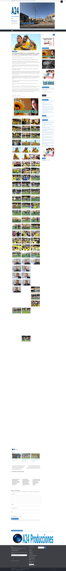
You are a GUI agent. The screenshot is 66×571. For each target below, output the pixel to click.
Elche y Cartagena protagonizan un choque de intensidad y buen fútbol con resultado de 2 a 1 (26, 472)
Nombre (12, 517)
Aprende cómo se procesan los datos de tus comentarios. (32, 532)
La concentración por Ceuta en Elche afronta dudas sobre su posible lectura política (37, 25)
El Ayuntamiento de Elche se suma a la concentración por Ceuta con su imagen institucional (47, 117)
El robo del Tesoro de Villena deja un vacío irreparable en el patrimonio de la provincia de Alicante (47, 125)
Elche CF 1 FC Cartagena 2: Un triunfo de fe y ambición (15, 472)
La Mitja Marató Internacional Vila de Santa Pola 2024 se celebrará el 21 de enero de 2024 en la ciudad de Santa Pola (26, 494)
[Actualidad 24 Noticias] (12, 43)
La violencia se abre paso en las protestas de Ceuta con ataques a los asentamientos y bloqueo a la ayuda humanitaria (48, 122)
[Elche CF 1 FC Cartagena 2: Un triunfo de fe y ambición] (16, 468)
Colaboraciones (31, 560)
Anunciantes (30, 558)
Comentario (13, 506)
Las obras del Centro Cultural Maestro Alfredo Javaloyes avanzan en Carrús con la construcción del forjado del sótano (48, 156)
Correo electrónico (14, 520)
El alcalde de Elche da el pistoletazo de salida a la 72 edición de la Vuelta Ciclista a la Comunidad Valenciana (15, 494)
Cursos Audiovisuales (31, 567)
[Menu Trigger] (62, 2)
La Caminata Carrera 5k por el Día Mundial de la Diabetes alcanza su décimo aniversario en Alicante (36, 494)
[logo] (12, 553)
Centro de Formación (31, 563)
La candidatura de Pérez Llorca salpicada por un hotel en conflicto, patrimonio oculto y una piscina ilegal (48, 153)
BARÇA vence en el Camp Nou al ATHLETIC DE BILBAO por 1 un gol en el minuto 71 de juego (35, 472)
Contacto (30, 555)
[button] (16, 134)
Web (12, 524)
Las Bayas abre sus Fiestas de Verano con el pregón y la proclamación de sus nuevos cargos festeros (48, 147)
